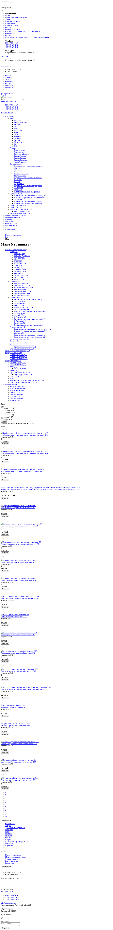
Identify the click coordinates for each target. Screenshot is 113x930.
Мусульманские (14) (21, 309)
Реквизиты (9, 87)
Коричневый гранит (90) (23, 287)
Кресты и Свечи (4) (17, 390)
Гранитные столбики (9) (19, 359)
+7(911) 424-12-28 (12, 47)
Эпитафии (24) (15, 396)
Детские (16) (19, 305)
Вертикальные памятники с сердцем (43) (29, 299)
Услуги (8, 79)
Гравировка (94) (11, 384)
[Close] (2, 917)
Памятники (9, 116)
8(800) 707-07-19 (11, 43)
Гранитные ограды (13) (18, 357)
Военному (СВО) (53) (22, 256)
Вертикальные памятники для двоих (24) (29, 319)
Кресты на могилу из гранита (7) (22, 345)
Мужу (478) (18, 268)
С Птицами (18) (20, 321)
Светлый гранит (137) (22, 291)
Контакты (9, 85)
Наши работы (10, 23)
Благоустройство (11, 225)
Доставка (8, 19)
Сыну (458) (18, 277)
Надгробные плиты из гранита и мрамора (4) (27, 380)
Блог (7, 832)
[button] (5, 56)
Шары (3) (13, 378)
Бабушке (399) (19, 254)
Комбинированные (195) (23, 307)
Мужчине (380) (20, 271)
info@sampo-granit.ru (8, 101)
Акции (7, 227)
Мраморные (9, 221)
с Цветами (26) (19, 301)
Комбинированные (12, 217)
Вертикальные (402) (17, 297)
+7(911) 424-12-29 (12, 45)
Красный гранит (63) (22, 289)
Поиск (4, 421)
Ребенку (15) (19, 279)
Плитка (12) (14, 376)
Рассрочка (9, 830)
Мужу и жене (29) (21, 275)
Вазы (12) (13, 367)
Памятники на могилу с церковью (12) (28, 325)
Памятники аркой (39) (18, 343)
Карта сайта (9, 845)
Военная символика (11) (19, 388)
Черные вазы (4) (20, 369)
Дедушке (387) (19, 258)
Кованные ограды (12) (18, 363)
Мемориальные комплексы (15, 215)
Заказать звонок (7, 113)
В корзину (5, 443)
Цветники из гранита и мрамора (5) (23, 382)
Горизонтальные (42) (17, 327)
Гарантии (8, 15)
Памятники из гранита (13, 235)
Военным (8, 219)
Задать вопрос (7, 909)
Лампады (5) (14, 371)
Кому (7, 237)
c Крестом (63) (19, 303)
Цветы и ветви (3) (16, 398)
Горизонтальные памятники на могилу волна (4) (32, 329)
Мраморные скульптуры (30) (20, 372)
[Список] (2, 426)
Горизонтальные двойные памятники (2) (29, 337)
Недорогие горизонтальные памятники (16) (30, 331)
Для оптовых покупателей (15, 828)
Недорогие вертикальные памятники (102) (30, 311)
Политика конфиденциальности (17, 842)
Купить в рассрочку (12, 21)
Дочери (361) (19, 273)
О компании (10, 33)
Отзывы (8, 35)
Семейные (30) (19, 323)
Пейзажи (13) (15, 392)
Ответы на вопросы (12, 29)
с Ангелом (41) (19, 313)
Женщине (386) (20, 269)
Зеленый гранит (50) (22, 285)
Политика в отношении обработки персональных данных (27, 37)
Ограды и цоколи (11, 223)
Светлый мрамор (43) (22, 293)
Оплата (8, 27)
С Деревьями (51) (20, 317)
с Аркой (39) (19, 315)
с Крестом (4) (19, 333)
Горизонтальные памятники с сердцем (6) (29, 335)
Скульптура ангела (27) (23, 374)
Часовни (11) (14, 341)
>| (6, 816)
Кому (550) (14, 252)
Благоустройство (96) (13, 361)
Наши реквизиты (11, 25)
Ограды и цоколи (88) (13, 353)
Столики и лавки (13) (18, 365)
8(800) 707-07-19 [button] (7, 891)
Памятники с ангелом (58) (19, 339)
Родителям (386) (20, 264)
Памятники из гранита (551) (16, 250)
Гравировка (9, 863)
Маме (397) (18, 260)
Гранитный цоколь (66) (18, 355)
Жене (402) (18, 266)
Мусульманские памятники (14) (22, 349)
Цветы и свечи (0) (16, 394)
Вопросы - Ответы (12, 840)
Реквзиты (8, 836)
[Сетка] (4, 426)
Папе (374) (18, 262)
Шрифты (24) (15, 400)
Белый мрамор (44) (21, 283)
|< (6, 792)
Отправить (5, 928)
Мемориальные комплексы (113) (17, 351)
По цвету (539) (15, 281)
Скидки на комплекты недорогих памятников (22, 31)
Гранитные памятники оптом (16, 17)
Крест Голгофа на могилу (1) (25, 347)
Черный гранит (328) (22, 295)
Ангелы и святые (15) (18, 386)
